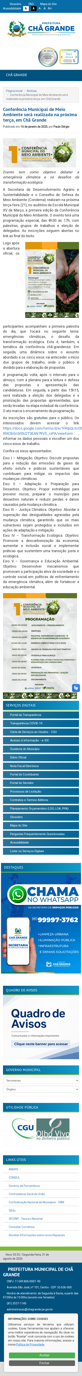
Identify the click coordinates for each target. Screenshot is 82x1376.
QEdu (12, 1210)
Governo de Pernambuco (24, 1185)
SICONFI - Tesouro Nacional (25, 1218)
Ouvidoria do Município (24, 749)
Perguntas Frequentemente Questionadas (37, 834)
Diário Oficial (17, 757)
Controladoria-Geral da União (26, 1194)
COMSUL (14, 1177)
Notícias (32, 90)
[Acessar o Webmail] (70, 1254)
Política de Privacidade (30, 1344)
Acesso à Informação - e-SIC (29, 740)
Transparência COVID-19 (25, 723)
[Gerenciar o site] (76, 1254)
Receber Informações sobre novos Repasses (36, 1235)
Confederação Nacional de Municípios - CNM (36, 1202)
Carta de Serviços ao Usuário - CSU (33, 732)
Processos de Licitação (25, 791)
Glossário (15, 4)
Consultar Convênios (21, 1227)
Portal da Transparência (25, 715)
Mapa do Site (48, 4)
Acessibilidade (19, 842)
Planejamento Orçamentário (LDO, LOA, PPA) (38, 808)
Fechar (44, 1363)
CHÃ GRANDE (16, 74)
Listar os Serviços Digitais (26, 851)
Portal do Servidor (21, 783)
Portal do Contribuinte (24, 774)
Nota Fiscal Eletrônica (24, 766)
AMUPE (13, 1169)
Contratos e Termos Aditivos (28, 800)
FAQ (31, 4)
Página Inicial (14, 90)
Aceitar (44, 1355)
